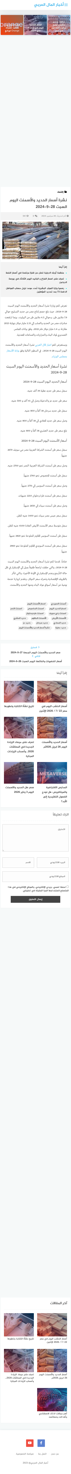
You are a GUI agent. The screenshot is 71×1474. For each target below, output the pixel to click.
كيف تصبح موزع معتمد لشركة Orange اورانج (12, 28)
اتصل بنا (42, 1454)
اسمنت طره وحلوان (34, 613)
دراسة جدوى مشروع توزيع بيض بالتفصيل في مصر (59, 26)
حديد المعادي (59, 623)
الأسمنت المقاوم (39, 618)
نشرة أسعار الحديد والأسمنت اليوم (34, 628)
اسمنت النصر (16, 608)
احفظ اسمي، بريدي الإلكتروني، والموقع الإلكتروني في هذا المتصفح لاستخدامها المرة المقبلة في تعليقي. (38, 889)
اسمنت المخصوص (36, 608)
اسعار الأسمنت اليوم (36, 604)
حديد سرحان (42, 623)
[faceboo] (41, 1443)
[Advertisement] (35, 77)
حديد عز (27, 623)
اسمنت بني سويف (57, 613)
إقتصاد (60, 192)
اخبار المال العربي (43, 345)
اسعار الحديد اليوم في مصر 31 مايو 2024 (35, 28)
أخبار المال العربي (49, 5)
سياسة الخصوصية (25, 1454)
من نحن (55, 1454)
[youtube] (30, 1443)
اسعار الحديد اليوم (57, 608)
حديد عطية (60, 628)
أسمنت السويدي (58, 604)
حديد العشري (20, 618)
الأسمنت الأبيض (59, 618)
